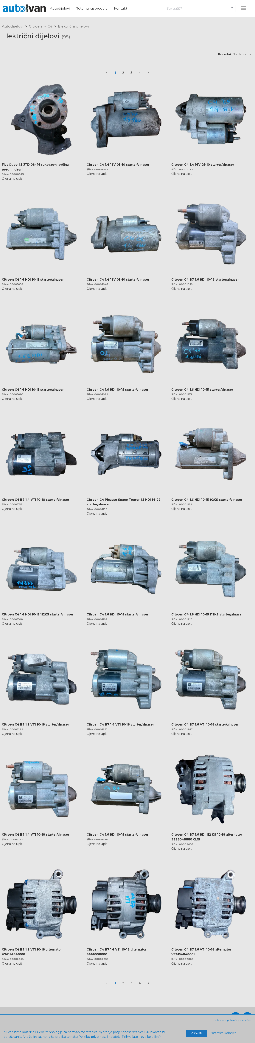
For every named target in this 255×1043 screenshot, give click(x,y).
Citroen (35, 26)
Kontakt (120, 8)
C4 (50, 26)
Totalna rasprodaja (92, 8)
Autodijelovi (60, 8)
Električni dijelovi (73, 26)
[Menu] (245, 8)
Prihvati (196, 1033)
